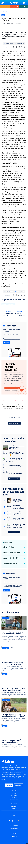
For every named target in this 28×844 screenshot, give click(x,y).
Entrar (18, 417)
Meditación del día (11, 553)
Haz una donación (14, 828)
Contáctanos (14, 836)
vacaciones (5, 648)
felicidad (5, 674)
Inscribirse (6, 342)
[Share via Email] (21, 47)
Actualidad (14, 793)
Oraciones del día (11, 564)
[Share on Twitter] (19, 47)
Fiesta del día (9, 547)
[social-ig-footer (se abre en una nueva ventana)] (18, 821)
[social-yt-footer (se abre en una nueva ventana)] (9, 821)
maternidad (11, 304)
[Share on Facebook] (13, 47)
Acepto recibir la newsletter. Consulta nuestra (13, 338)
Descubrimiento (14, 799)
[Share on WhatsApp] (24, 47)
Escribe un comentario (14, 423)
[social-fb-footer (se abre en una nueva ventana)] (12, 821)
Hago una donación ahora (11, 388)
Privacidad (14, 839)
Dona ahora (13, 6)
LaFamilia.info (18, 23)
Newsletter (14, 806)
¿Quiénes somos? (14, 831)
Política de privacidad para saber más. (12, 339)
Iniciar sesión (18, 785)
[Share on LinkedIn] (16, 47)
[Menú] (4, 3)
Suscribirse (9, 785)
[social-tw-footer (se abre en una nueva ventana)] (15, 821)
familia (4, 304)
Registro (5, 6)
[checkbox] (3, 338)
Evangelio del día (11, 558)
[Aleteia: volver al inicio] (14, 2)
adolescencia (6, 700)
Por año (14, 815)
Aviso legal (14, 833)
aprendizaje (5, 617)
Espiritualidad (14, 795)
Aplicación (14, 808)
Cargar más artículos (14, 479)
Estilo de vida (4, 12)
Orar (23, 6)
